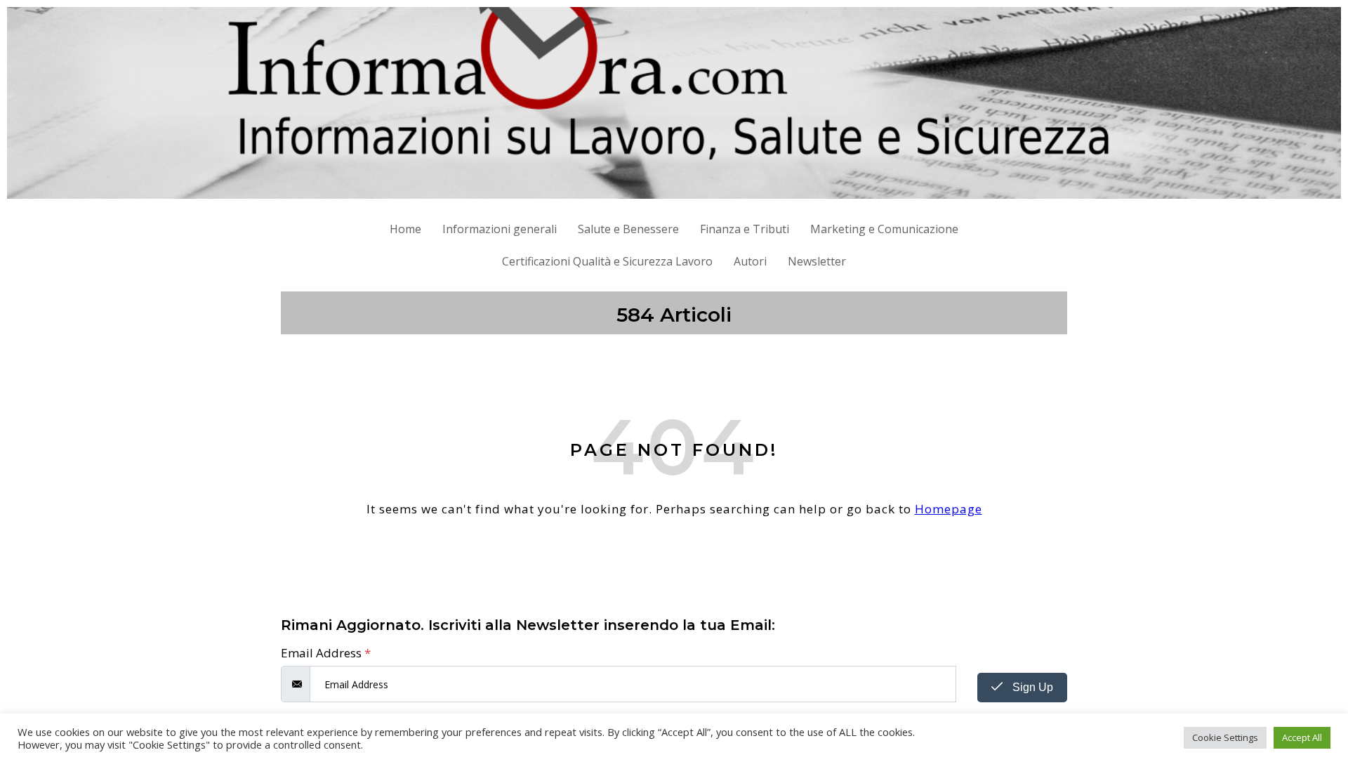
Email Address (326, 653)
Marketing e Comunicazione (884, 229)
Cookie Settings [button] (1225, 737)
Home (405, 229)
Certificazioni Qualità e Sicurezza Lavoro (607, 261)
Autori (750, 261)
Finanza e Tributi (744, 229)
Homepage (948, 509)
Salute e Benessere (628, 229)
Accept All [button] (1302, 737)
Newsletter (817, 261)
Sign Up (1031, 687)
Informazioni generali (499, 229)
